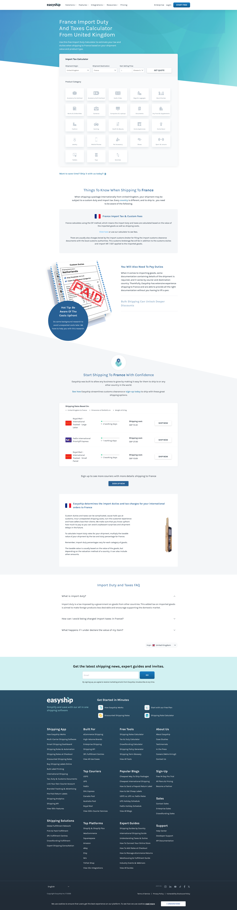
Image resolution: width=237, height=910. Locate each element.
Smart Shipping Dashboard (59, 744)
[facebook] (184, 886)
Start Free (181, 5)
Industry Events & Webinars (132, 863)
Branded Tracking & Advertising (61, 789)
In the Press (161, 749)
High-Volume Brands (92, 739)
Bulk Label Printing (55, 769)
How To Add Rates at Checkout (133, 848)
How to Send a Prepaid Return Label (136, 786)
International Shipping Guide (133, 833)
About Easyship (163, 734)
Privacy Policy (158, 894)
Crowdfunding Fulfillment (58, 841)
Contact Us (161, 759)
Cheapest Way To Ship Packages (134, 776)
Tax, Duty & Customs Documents (62, 779)
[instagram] (165, 886)
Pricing (123, 5)
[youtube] (175, 886)
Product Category (73, 82)
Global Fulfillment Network (59, 826)
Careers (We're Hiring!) (166, 754)
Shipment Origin (71, 66)
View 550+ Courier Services (95, 811)
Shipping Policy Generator (131, 749)
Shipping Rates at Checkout (59, 754)
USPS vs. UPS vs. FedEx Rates (133, 796)
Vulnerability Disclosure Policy (178, 894)
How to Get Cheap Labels (131, 791)
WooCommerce (90, 833)
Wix (85, 858)
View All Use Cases (91, 759)
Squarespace (89, 838)
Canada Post (89, 796)
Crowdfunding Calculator (131, 744)
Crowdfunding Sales (165, 813)
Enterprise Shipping (92, 744)
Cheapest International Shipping (135, 781)
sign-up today (133, 391)
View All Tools (126, 759)
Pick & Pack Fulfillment (57, 831)
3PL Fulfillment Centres (57, 836)
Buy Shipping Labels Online (59, 764)
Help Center (161, 831)
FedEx (86, 786)
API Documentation (165, 841)
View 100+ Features (55, 808)
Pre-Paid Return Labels (57, 794)
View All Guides (126, 868)
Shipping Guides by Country (132, 828)
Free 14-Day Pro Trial (165, 776)
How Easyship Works (56, 734)
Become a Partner (164, 786)
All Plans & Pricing (164, 781)
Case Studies (162, 739)
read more (150, 904)
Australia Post (89, 801)
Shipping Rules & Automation (61, 749)
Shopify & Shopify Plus (94, 828)
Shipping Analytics (55, 798)
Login (168, 5)
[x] (189, 886)
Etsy (85, 853)
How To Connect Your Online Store (135, 843)
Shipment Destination (101, 66)
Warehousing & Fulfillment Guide (135, 858)
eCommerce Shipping (93, 734)
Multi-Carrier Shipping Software (61, 739)
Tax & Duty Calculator (130, 739)
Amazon (87, 843)
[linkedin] (170, 886)
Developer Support (164, 836)
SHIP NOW (163, 423)
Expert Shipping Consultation (60, 845)
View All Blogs (126, 811)
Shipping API (53, 803)
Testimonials (162, 744)
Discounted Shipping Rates (59, 759)
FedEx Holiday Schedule (130, 806)
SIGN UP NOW (118, 483)
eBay (85, 848)
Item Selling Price (126, 66)
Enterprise (159, 5)
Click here (103, 232)
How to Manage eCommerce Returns (136, 853)
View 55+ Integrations (93, 868)
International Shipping (57, 774)
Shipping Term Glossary (130, 754)
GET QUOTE (159, 70)
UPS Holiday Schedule (130, 801)
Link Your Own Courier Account (61, 784)
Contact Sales (162, 803)
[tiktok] (180, 886)
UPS (85, 781)
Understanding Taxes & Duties (134, 838)
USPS (85, 776)
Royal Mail (88, 806)
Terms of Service (143, 894)
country (124, 200)
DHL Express (88, 791)
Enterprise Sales (163, 808)
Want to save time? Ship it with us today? (81, 173)
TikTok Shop (88, 863)
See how (76, 391)
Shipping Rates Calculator (132, 734)
